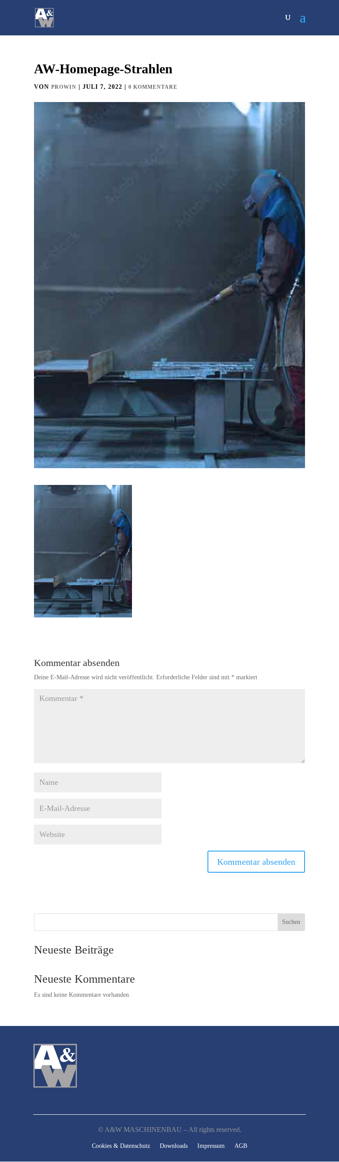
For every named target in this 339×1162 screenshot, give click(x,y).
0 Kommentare (152, 87)
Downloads (174, 1146)
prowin (63, 87)
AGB (240, 1146)
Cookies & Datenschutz (121, 1146)
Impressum (211, 1146)
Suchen (291, 922)
